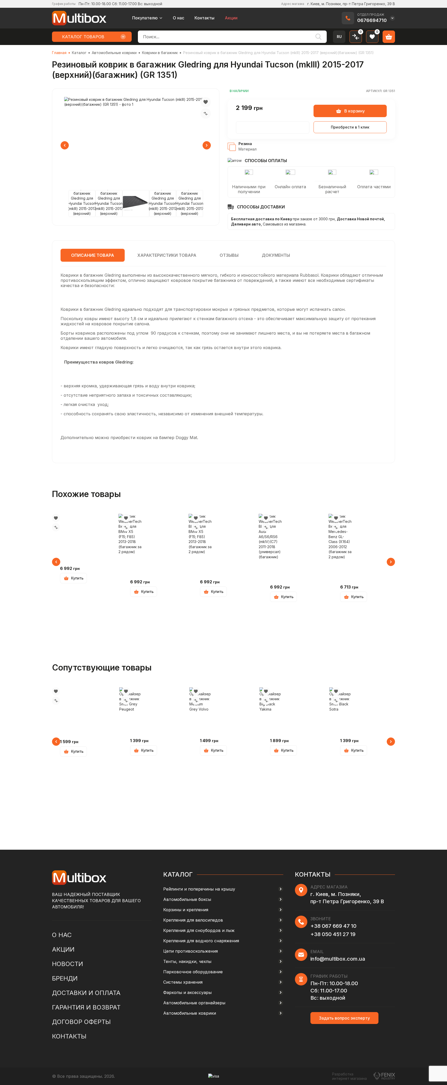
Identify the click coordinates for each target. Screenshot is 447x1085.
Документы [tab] (276, 255)
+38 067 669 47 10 (333, 926)
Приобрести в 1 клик (350, 127)
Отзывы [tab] (229, 255)
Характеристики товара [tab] (166, 255)
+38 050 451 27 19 (332, 934)
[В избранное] (205, 102)
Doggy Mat (186, 437)
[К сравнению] (205, 113)
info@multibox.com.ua (337, 959)
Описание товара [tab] (92, 255)
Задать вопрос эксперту (344, 1018)
